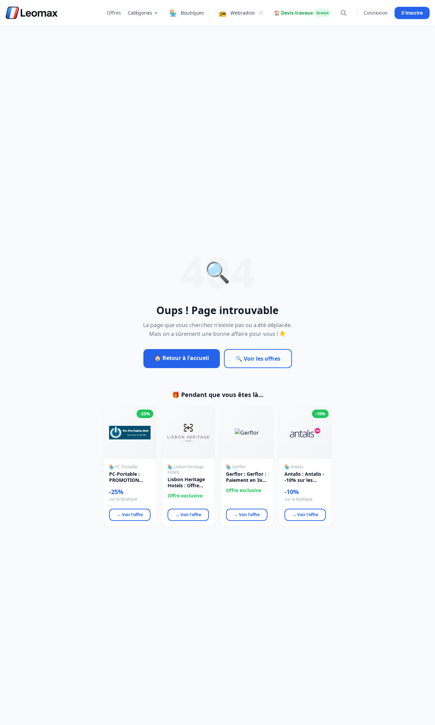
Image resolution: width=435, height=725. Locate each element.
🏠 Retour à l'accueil (181, 358)
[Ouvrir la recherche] (343, 13)
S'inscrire (412, 13)
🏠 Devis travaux (301, 13)
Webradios (237, 13)
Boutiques (186, 13)
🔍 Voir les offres (258, 358)
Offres (114, 13)
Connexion (376, 13)
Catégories (140, 13)
